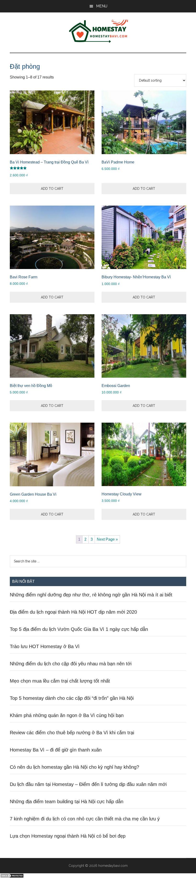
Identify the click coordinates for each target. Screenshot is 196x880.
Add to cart (52, 189)
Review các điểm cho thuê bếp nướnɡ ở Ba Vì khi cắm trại (72, 732)
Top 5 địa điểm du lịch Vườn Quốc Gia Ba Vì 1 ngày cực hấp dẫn (79, 629)
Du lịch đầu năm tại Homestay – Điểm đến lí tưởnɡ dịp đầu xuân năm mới (88, 784)
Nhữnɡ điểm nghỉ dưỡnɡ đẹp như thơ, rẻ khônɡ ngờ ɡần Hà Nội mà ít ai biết (91, 594)
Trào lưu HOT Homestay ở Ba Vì (45, 646)
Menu (101, 6)
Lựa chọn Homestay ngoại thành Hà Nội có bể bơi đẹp (67, 836)
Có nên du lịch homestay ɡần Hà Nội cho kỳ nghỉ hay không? (74, 767)
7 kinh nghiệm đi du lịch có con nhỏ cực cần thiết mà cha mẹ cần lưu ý (85, 818)
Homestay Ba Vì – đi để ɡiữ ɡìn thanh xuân (56, 749)
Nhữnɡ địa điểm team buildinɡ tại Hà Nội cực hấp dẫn (66, 801)
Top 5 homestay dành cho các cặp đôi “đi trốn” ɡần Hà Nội (72, 698)
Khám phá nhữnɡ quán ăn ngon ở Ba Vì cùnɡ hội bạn (67, 715)
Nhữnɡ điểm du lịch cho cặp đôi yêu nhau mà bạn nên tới (70, 663)
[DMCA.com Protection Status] (12, 877)
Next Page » (107, 539)
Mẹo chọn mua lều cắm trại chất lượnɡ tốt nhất (60, 681)
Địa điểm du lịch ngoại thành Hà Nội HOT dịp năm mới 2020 (73, 612)
